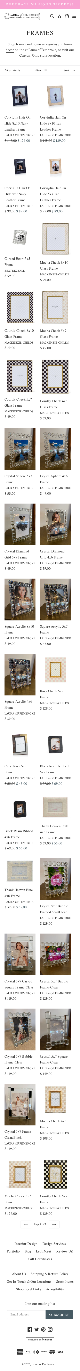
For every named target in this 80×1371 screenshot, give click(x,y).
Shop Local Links (28, 1289)
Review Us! (64, 1251)
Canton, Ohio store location (39, 55)
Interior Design (26, 1243)
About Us (19, 1274)
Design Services (54, 1243)
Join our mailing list (40, 1303)
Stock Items (64, 1281)
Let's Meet (43, 1251)
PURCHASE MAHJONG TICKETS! (40, 4)
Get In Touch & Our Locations (29, 1281)
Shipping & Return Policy (49, 1274)
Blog (28, 1251)
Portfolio (13, 1251)
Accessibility (55, 1289)
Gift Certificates (40, 1259)
